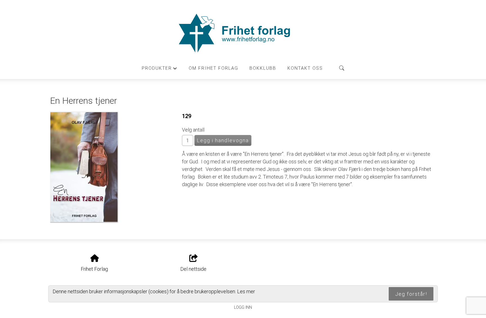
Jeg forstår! (411, 294)
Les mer (246, 291)
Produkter (159, 70)
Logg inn (243, 307)
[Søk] (341, 68)
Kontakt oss (305, 68)
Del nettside (193, 269)
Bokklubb (262, 68)
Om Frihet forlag (213, 68)
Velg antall (193, 130)
